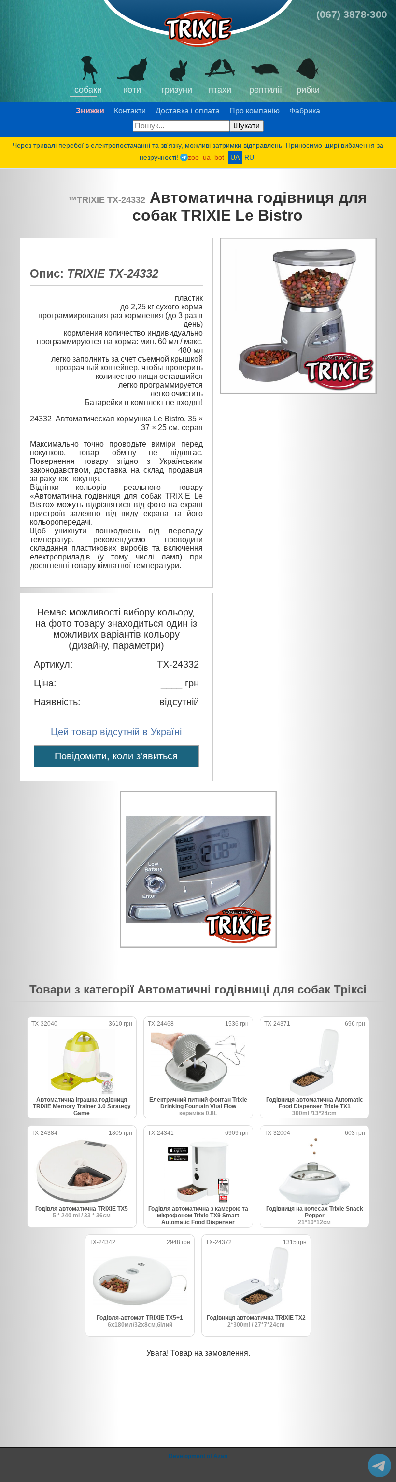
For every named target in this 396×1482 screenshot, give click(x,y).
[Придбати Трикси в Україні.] (198, 24)
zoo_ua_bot (206, 157)
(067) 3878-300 (351, 14)
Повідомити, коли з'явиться (116, 756)
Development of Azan (198, 1456)
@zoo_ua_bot (379, 1465)
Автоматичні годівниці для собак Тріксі (252, 989)
